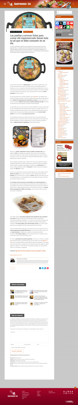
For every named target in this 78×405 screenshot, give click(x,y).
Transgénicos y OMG (61, 130)
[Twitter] (66, 391)
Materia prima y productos (28, 31)
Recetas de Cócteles (63, 72)
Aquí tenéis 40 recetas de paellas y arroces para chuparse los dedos (30, 250)
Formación (59, 88)
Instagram (57, 27)
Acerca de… (39, 391)
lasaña (35, 96)
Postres (61, 115)
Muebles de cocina (61, 96)
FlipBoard (61, 27)
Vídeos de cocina (61, 137)
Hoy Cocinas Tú (60, 91)
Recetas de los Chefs (61, 121)
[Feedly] (70, 393)
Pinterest (68, 23)
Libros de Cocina (61, 92)
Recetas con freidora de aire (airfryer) (64, 101)
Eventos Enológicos (63, 83)
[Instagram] (64, 393)
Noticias (23, 391)
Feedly (68, 27)
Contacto (38, 394)
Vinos (60, 86)
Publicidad (38, 395)
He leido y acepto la (18, 347)
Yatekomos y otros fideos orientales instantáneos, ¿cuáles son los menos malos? (41, 303)
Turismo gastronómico (61, 133)
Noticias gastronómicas (62, 98)
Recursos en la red (61, 124)
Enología (59, 77)
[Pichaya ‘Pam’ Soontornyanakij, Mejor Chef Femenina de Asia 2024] (50, 14)
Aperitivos (61, 105)
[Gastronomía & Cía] (19, 4)
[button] (5, 3)
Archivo (38, 392)
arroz (19, 255)
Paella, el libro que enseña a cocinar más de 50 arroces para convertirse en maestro (40, 291)
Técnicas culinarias (61, 128)
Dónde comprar (60, 76)
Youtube (71, 23)
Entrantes (61, 109)
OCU (21, 255)
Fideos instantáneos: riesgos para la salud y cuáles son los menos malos (21, 296)
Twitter (61, 23)
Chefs (59, 73)
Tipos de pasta (62, 95)
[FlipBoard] (66, 393)
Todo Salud (60, 129)
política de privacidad (21, 347)
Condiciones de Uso (52, 392)
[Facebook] (64, 391)
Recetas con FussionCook (64, 117)
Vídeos (59, 136)
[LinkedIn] (68, 391)
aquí (42, 366)
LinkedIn (64, 23)
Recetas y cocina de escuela (63, 122)
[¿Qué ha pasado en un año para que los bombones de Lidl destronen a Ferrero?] (12, 304)
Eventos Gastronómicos (62, 87)
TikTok (64, 27)
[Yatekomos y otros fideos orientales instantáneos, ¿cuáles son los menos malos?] (31, 304)
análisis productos (13, 255)
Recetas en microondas (64, 120)
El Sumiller (61, 81)
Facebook (57, 23)
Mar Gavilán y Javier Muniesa (16, 31)
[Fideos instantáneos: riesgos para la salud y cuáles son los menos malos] (12, 297)
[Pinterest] (70, 391)
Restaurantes (60, 125)
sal (44, 184)
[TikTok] (68, 393)
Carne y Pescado (62, 106)
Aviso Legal (50, 391)
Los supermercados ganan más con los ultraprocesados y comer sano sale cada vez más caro (21, 291)
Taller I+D (59, 126)
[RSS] (72, 393)
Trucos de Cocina (61, 132)
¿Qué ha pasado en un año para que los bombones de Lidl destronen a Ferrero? (21, 303)
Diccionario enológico (63, 80)
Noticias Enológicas (63, 84)
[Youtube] (72, 391)
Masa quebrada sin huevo (65, 176)
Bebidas (59, 71)
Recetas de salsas (63, 118)
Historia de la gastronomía (62, 90)
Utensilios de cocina (61, 134)
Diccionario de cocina (61, 75)
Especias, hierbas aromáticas (64, 110)
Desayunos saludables (63, 107)
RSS (71, 27)
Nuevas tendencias (61, 99)
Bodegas (61, 79)
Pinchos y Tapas (62, 113)
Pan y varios (62, 111)
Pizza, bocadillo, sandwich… (64, 114)
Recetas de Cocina (61, 103)
